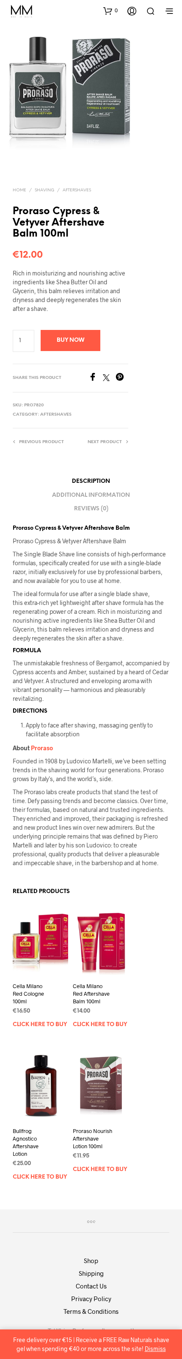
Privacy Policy (91, 1298)
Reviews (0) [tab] (91, 509)
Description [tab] (91, 481)
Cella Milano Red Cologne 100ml (28, 993)
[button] (110, 10)
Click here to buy (40, 1024)
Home (19, 190)
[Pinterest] (122, 378)
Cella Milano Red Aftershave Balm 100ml (91, 993)
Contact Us (91, 1286)
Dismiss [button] (155, 1348)
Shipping (91, 1273)
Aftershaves (77, 190)
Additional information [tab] (91, 495)
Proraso (42, 748)
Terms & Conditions (91, 1311)
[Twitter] (109, 378)
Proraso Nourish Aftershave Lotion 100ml (92, 1138)
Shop (91, 1260)
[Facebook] (95, 378)
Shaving (44, 190)
